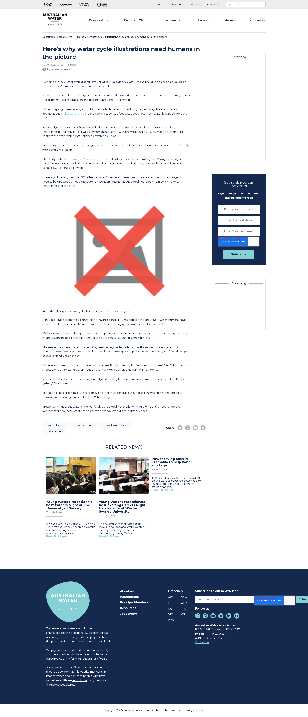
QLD (184, 602)
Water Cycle (55, 425)
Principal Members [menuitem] (134, 602)
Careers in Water (136, 20)
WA (183, 614)
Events (202, 20)
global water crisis (72, 113)
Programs (256, 20)
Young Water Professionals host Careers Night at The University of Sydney (69, 505)
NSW (184, 597)
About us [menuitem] (127, 591)
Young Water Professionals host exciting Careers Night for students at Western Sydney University (122, 506)
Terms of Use (173, 710)
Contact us (202, 642)
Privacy (188, 710)
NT (170, 602)
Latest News (64, 36)
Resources (173, 20)
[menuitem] (159, 4)
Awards (230, 20)
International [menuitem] (130, 597)
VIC (170, 614)
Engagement (83, 425)
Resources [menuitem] (128, 608)
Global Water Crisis (115, 425)
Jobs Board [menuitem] (128, 613)
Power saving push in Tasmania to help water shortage (172, 462)
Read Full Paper (57, 536)
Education (54, 431)
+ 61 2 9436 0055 (215, 633)
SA (170, 608)
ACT (171, 597)
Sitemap (200, 710)
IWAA (171, 619)
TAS (183, 608)
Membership (97, 20)
